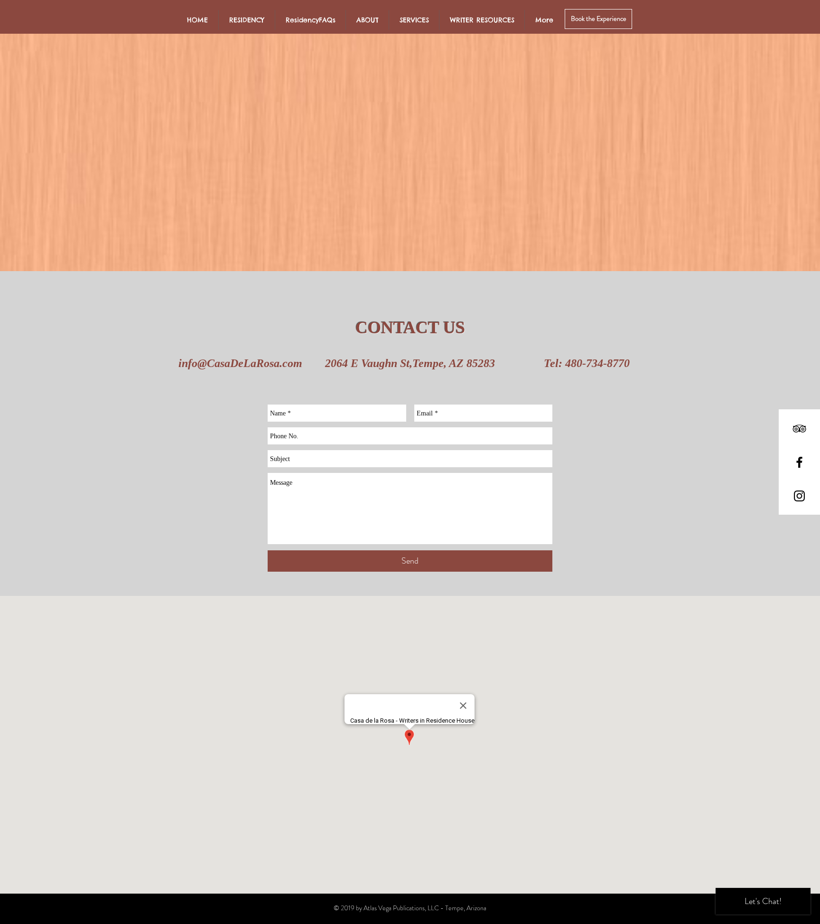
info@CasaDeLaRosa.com (240, 363)
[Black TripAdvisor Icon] (799, 428)
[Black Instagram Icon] (799, 496)
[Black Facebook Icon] (799, 462)
